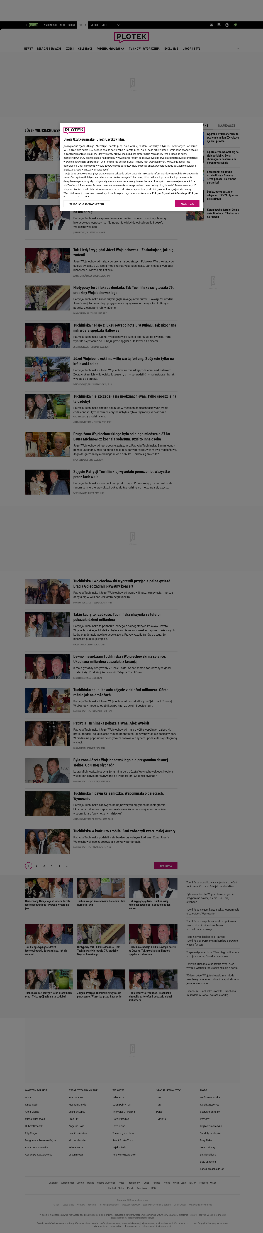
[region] (131, 167)
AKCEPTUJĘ (187, 203)
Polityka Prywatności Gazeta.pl (169, 193)
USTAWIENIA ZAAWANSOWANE (86, 203)
